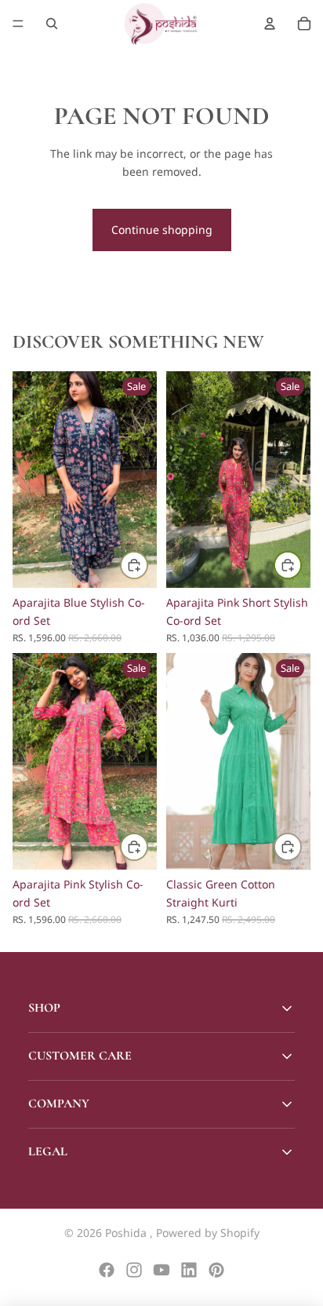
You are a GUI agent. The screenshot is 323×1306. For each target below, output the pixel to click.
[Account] (269, 23)
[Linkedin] (189, 1269)
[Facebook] (106, 1269)
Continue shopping (161, 229)
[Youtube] (161, 1269)
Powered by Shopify (207, 1232)
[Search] (51, 23)
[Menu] (18, 23)
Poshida (127, 1232)
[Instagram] (134, 1269)
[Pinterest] (216, 1269)
